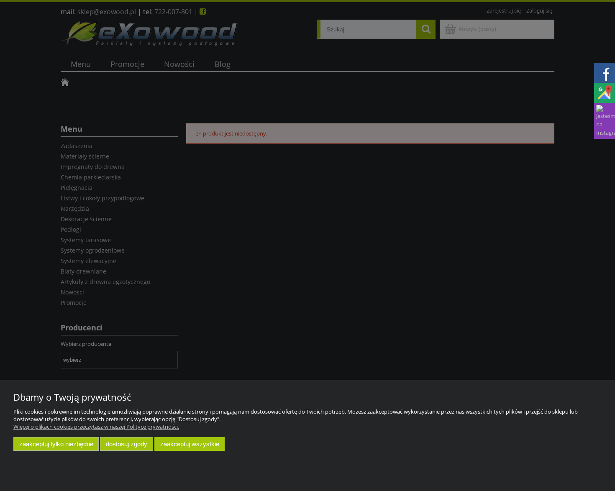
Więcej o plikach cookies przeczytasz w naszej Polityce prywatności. (96, 426)
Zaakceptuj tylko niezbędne (56, 444)
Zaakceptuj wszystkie (189, 444)
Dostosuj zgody (126, 444)
